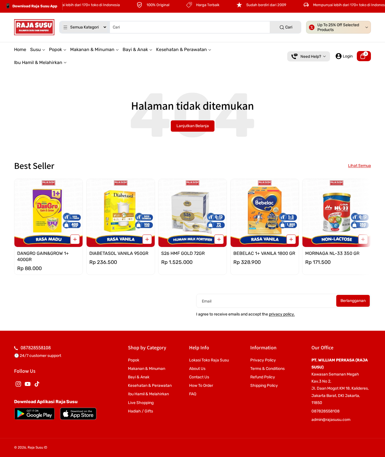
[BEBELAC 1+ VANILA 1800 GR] (265, 213)
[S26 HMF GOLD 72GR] (192, 213)
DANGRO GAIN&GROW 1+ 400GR (43, 256)
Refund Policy (262, 377)
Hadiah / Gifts (140, 411)
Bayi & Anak (138, 377)
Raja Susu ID (37, 447)
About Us (197, 368)
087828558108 (36, 347)
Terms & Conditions (267, 368)
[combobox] (180, 27)
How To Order (201, 385)
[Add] (75, 239)
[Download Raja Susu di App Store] (78, 414)
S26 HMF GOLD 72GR (183, 253)
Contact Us (199, 377)
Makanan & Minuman (146, 368)
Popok (133, 360)
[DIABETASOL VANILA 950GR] (121, 213)
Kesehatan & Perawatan (150, 385)
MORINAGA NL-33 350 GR (332, 253)
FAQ (192, 394)
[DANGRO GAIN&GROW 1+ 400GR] (48, 213)
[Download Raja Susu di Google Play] (34, 414)
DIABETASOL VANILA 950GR (118, 253)
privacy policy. (282, 314)
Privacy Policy (263, 360)
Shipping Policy (264, 385)
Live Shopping (141, 402)
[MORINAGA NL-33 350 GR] (336, 213)
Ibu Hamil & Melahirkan (148, 394)
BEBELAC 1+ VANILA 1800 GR (264, 253)
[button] (364, 56)
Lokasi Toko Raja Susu (209, 360)
